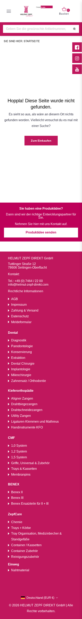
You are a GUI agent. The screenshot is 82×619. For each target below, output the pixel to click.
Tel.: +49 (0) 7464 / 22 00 (25, 281)
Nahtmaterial (20, 570)
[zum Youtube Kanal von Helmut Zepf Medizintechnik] (77, 69)
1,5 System (19, 457)
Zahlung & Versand (24, 310)
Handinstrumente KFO (27, 427)
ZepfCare (15, 514)
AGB (14, 299)
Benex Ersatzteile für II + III (30, 503)
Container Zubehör (24, 551)
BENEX (13, 484)
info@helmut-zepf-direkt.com (28, 284)
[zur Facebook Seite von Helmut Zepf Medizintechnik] (77, 47)
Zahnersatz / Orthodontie (28, 381)
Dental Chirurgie (22, 363)
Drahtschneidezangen (26, 410)
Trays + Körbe (21, 528)
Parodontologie (22, 346)
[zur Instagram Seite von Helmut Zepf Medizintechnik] (77, 58)
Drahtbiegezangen (24, 404)
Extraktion (18, 357)
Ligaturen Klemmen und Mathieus (35, 421)
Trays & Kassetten (24, 468)
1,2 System (19, 451)
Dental (13, 332)
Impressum (19, 304)
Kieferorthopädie (20, 390)
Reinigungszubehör (25, 556)
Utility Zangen (21, 415)
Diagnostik (18, 340)
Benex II (17, 492)
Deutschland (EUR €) (40, 597)
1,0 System (19, 445)
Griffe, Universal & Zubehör (30, 463)
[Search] (74, 29)
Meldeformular (21, 322)
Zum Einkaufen (41, 140)
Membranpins (20, 474)
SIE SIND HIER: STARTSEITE (22, 41)
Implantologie (20, 369)
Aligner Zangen (22, 398)
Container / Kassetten (26, 545)
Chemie (16, 522)
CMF (11, 437)
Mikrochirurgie (21, 375)
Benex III (17, 497)
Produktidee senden (41, 232)
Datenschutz (20, 316)
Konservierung (21, 352)
